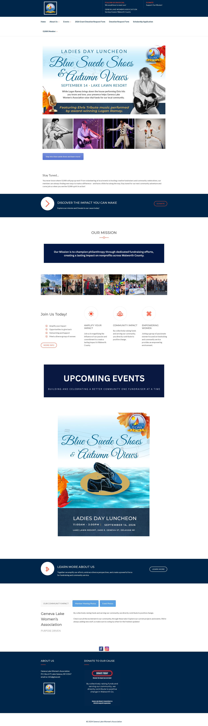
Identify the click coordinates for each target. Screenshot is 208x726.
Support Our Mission (154, 5)
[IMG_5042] (58, 134)
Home (43, 22)
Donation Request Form (119, 22)
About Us (54, 22)
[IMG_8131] (114, 284)
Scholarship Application (143, 22)
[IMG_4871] (88, 134)
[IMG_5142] (150, 134)
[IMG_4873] (119, 134)
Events (66, 22)
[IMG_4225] (135, 284)
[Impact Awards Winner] (157, 284)
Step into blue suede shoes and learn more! (63, 156)
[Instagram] (107, 648)
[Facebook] (101, 648)
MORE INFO (48, 345)
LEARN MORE (158, 569)
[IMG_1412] (51, 284)
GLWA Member (49, 31)
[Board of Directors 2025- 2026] (72, 284)
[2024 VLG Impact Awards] (93, 284)
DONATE (161, 204)
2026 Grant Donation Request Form (90, 22)
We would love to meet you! (115, 5)
